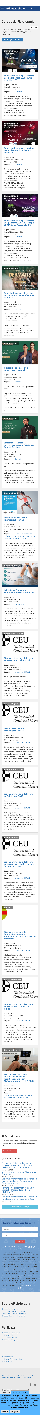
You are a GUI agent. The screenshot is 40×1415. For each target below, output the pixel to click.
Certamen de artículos (10, 1337)
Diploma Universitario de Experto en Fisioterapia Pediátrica (18, 795)
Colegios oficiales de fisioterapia (13, 1316)
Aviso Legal (6, 1375)
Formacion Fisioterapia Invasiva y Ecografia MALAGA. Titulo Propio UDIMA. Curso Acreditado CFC (19, 222)
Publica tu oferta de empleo (12, 1359)
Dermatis (18, 309)
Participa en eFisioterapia (11, 1333)
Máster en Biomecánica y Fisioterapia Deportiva (15, 518)
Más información (9, 1151)
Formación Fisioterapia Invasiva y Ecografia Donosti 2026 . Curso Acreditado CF (19, 77)
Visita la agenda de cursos (12, 39)
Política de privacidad (24, 1377)
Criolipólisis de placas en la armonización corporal (16, 369)
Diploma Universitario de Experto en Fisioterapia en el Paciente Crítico (18, 1006)
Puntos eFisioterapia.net (10, 1340)
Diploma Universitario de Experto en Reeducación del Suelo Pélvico (19, 659)
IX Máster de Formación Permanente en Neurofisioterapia (19, 591)
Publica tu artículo (8, 1335)
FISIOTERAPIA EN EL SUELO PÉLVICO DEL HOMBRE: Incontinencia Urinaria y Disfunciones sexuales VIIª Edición (19, 1077)
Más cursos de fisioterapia (20, 1207)
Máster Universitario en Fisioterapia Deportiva (14, 729)
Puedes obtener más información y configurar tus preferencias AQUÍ (20, 1406)
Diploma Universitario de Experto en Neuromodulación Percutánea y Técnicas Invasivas (19, 864)
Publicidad (31, 1375)
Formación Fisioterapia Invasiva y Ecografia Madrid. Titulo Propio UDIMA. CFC (19, 150)
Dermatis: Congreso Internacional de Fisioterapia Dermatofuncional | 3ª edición (19, 295)
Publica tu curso (7, 1357)
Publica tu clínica (7, 1361)
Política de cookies (8, 1377)
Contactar (15, 1375)
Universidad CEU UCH (22, 672)
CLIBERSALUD (20, 92)
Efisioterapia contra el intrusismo (13, 1311)
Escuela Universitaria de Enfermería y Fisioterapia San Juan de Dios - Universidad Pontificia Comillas (20, 536)
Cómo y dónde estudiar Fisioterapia (14, 1313)
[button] (37, 9)
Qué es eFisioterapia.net (10, 1309)
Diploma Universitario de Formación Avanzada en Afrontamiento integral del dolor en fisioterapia (20, 935)
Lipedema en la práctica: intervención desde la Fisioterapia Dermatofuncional (19, 445)
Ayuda (23, 1375)
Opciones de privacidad (20, 1392)
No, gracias (15, 1412)
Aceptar (5, 1412)
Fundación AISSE (21, 604)
